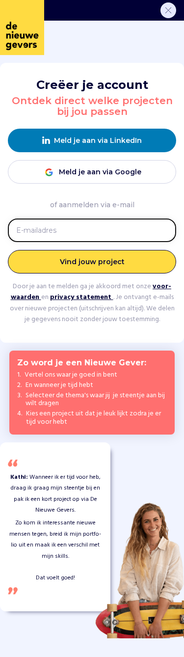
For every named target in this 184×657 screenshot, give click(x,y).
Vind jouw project (92, 261)
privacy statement (81, 297)
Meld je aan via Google (100, 171)
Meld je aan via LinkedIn (98, 140)
